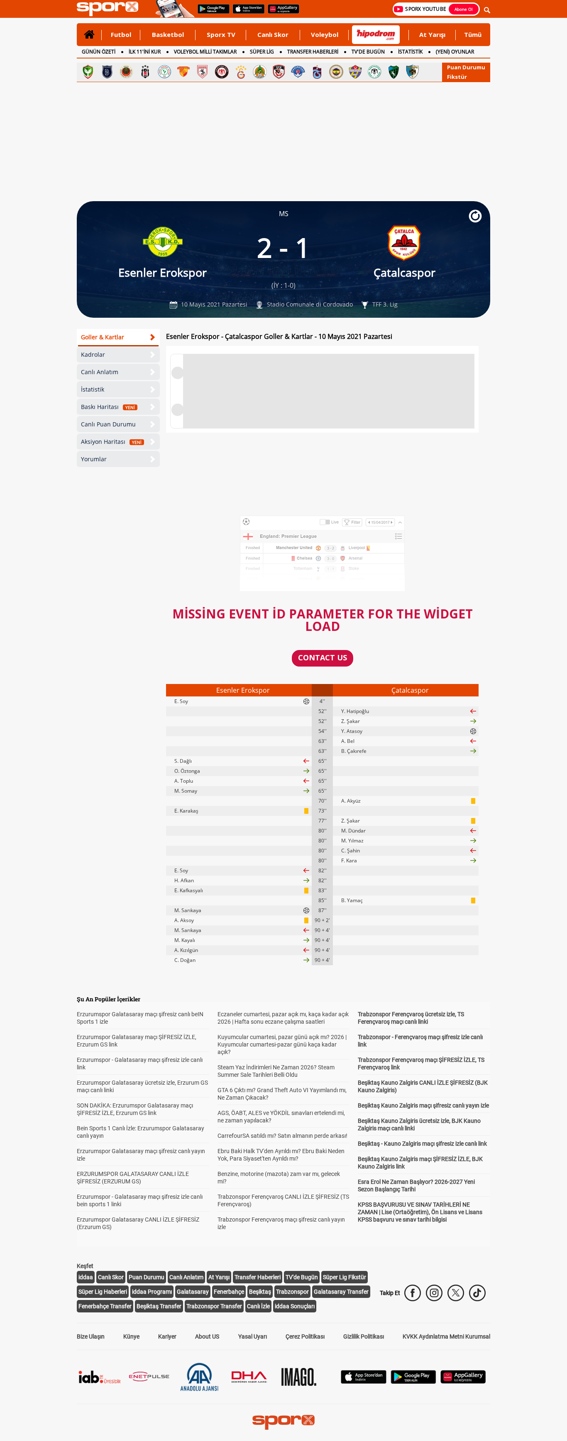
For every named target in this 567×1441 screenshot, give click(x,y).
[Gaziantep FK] (279, 72)
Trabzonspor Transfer (214, 1306)
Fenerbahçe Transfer (105, 1306)
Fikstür (457, 76)
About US (207, 1336)
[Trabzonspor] (317, 72)
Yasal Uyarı (252, 1336)
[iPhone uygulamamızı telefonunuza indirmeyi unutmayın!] (246, 12)
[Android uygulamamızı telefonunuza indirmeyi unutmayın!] (210, 12)
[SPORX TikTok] (477, 1293)
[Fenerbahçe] (336, 72)
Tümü (472, 34)
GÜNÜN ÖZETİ (98, 51)
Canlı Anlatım (99, 372)
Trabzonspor (292, 1291)
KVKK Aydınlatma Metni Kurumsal (446, 1336)
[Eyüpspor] (355, 72)
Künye (131, 1336)
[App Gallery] (463, 1381)
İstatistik (92, 389)
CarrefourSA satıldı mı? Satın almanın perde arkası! (282, 1135)
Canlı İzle (258, 1306)
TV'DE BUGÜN (368, 51)
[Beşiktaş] (145, 72)
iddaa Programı (152, 1291)
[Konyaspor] (374, 72)
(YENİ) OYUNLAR (455, 51)
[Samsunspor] (203, 72)
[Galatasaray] (241, 72)
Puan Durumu (466, 67)
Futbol (121, 34)
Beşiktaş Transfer (159, 1306)
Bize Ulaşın (91, 1336)
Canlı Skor (272, 34)
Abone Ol (464, 9)
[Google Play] (413, 1381)
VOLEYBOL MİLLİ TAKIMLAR (205, 51)
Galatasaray (193, 1291)
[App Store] (363, 1381)
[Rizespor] (164, 72)
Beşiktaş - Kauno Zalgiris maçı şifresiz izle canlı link (422, 1143)
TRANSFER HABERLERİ (312, 51)
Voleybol (324, 34)
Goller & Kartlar (102, 337)
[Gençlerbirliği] (126, 72)
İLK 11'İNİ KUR (145, 51)
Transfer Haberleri (258, 1277)
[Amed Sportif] (88, 72)
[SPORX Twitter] (456, 1293)
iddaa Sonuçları (295, 1306)
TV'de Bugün (302, 1277)
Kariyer (167, 1336)
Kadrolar (93, 354)
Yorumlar (94, 459)
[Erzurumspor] (413, 72)
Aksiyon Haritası (111, 441)
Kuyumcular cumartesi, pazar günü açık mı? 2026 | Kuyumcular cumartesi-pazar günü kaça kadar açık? (282, 1044)
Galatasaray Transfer (341, 1291)
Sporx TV (221, 34)
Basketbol (168, 34)
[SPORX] (283, 1422)
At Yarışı (432, 34)
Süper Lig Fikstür (344, 1277)
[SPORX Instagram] (434, 1293)
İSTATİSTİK (410, 51)
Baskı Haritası (108, 407)
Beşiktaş (260, 1291)
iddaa (85, 1277)
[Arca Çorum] (222, 72)
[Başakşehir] (107, 72)
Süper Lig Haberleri (102, 1291)
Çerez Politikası (305, 1336)
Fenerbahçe (229, 1291)
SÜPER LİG (262, 51)
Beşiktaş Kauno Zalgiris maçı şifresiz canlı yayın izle (423, 1105)
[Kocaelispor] (393, 72)
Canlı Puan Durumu (108, 424)
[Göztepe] (183, 72)
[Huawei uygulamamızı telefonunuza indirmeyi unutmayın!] (280, 12)
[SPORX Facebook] (412, 1293)
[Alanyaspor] (260, 72)
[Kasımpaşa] (298, 72)
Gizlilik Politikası (363, 1336)
